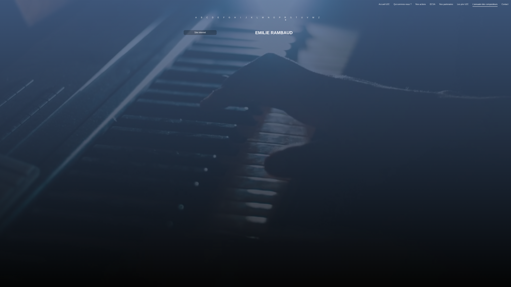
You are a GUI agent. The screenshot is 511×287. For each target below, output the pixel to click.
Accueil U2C (384, 4)
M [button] (263, 17)
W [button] (313, 17)
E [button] (218, 17)
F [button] (223, 17)
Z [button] (319, 17)
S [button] (291, 17)
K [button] (251, 17)
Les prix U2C (463, 4)
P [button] (279, 17)
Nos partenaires (446, 4)
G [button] (229, 17)
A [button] (196, 17)
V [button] (307, 17)
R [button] (285, 17)
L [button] (257, 17)
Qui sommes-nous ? (402, 4)
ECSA (432, 4)
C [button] (207, 17)
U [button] (302, 17)
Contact (505, 4)
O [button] (274, 17)
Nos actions (420, 4)
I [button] (240, 17)
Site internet (200, 32)
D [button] (212, 17)
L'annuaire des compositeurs (485, 4)
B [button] (201, 17)
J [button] (246, 17)
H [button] (235, 17)
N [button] (268, 17)
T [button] (296, 17)
